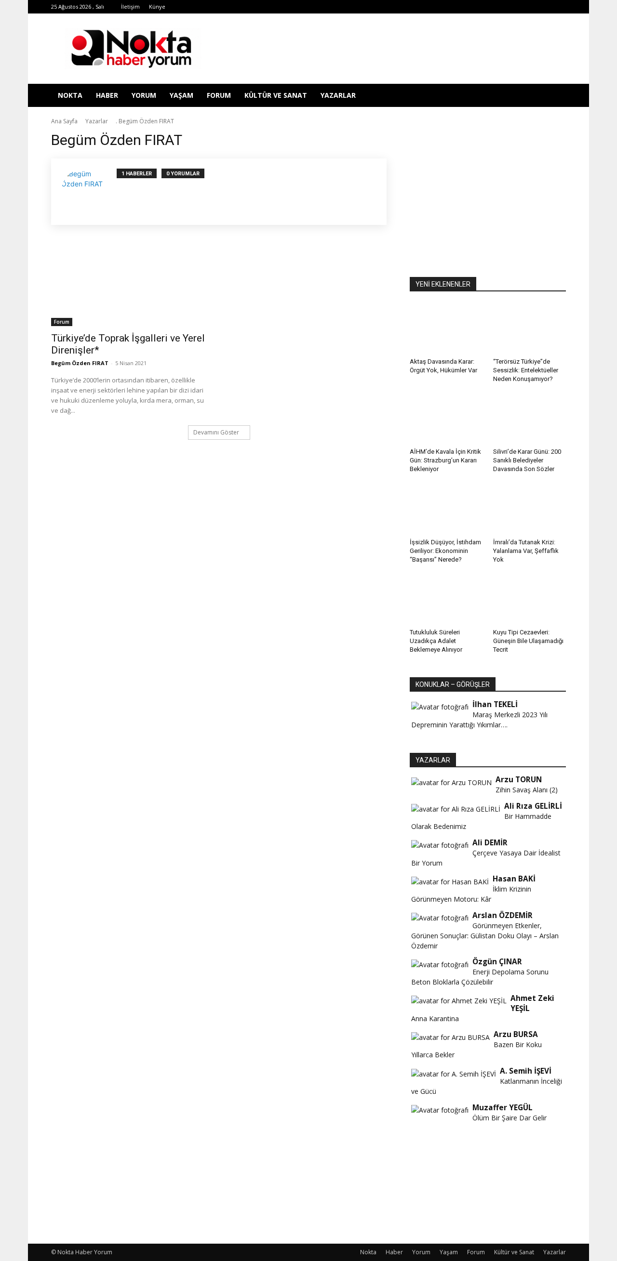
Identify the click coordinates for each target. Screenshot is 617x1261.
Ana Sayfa (64, 121)
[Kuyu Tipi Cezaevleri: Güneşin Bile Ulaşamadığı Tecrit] (529, 600)
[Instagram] (463, 6)
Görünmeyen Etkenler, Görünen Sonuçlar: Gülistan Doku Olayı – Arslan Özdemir (485, 935)
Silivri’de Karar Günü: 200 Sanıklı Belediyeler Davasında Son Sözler (527, 460)
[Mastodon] (558, 6)
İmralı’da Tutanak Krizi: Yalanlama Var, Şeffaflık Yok (526, 551)
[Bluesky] (543, 6)
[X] (495, 6)
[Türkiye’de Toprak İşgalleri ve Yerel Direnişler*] (129, 287)
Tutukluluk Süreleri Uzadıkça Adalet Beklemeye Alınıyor (436, 641)
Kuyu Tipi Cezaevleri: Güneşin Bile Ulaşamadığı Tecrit (528, 641)
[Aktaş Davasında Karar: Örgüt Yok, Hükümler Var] (446, 329)
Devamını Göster (216, 432)
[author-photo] (89, 192)
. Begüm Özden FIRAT (145, 121)
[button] (554, 96)
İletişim (130, 6)
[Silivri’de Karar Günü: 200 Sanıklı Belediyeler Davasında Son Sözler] (529, 419)
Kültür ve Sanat (275, 95)
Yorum (144, 95)
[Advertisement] (488, 191)
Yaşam (181, 95)
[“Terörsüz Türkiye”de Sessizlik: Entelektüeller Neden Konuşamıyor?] (529, 329)
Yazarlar (338, 95)
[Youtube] (527, 6)
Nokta (70, 95)
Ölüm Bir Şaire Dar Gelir (509, 1117)
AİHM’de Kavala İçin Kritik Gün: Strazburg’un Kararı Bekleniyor (445, 460)
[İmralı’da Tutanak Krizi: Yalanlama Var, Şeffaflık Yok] (529, 509)
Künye (157, 6)
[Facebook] (431, 6)
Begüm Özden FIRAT (79, 363)
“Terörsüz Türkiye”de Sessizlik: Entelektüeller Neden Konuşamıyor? (525, 370)
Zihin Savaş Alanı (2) (527, 789)
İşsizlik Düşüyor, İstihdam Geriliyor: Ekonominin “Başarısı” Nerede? (445, 551)
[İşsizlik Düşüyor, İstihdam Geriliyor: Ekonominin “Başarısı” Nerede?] (446, 509)
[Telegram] (479, 6)
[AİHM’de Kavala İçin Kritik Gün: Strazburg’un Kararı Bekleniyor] (446, 419)
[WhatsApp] (511, 6)
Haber (107, 95)
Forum (219, 95)
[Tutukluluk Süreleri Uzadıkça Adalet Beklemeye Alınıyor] (446, 600)
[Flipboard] (447, 6)
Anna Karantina (435, 1018)
